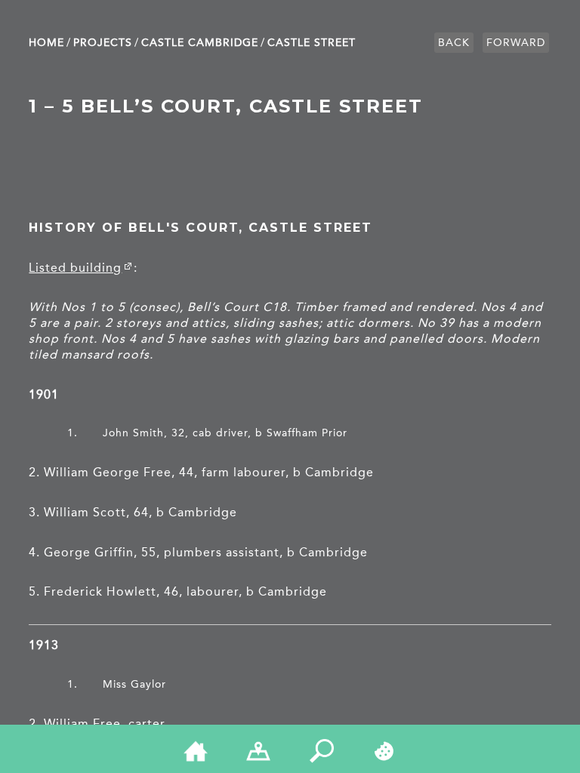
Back (454, 42)
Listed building (75, 267)
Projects (102, 42)
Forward (515, 42)
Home (46, 42)
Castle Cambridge (199, 42)
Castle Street (311, 42)
